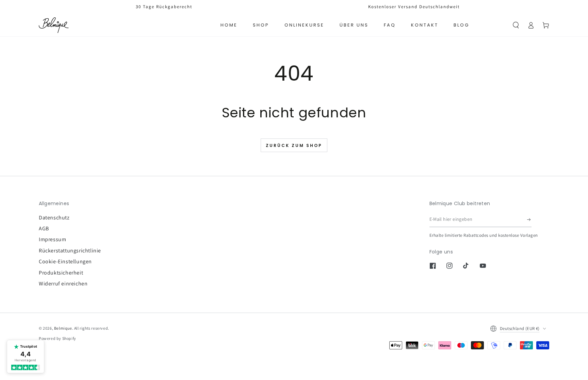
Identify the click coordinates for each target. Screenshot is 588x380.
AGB (44, 228)
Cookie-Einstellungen (65, 261)
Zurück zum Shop (294, 146)
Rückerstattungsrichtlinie (70, 250)
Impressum (52, 239)
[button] (515, 25)
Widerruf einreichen (63, 283)
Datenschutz (54, 217)
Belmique (63, 328)
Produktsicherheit (61, 272)
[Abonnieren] (529, 219)
